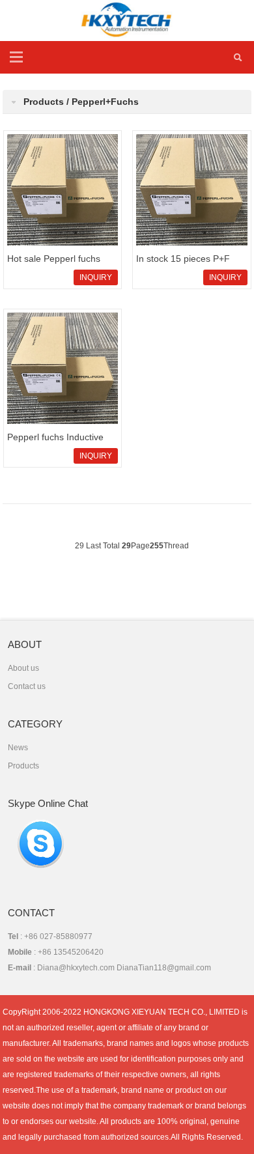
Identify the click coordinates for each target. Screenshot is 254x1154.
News (18, 747)
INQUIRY (95, 277)
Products (23, 765)
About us (23, 668)
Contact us (27, 686)
